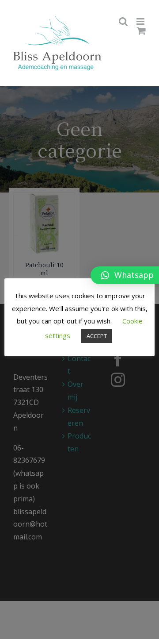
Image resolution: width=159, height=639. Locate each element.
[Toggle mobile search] (123, 21)
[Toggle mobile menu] (141, 21)
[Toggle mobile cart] (141, 30)
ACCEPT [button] (97, 336)
